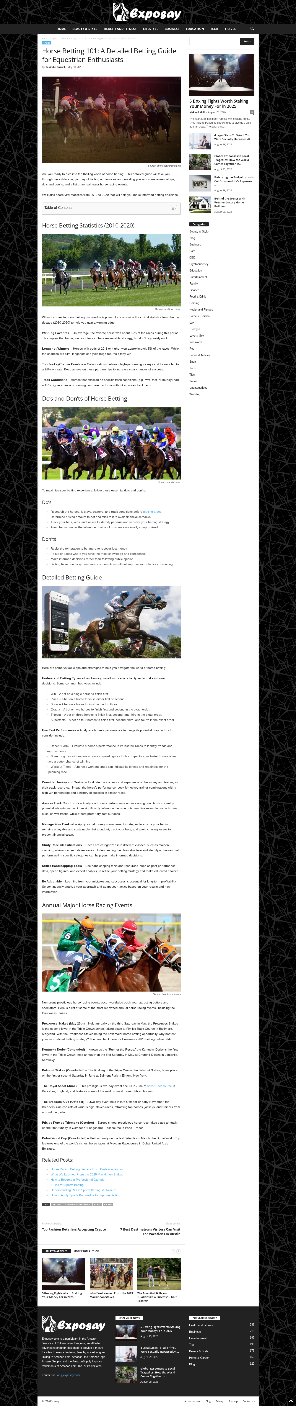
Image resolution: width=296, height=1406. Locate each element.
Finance (194, 290)
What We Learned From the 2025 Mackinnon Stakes (111, 1295)
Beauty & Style (84, 29)
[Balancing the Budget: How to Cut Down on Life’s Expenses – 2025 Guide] (200, 183)
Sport (55, 38)
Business (172, 29)
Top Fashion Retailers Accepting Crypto (74, 1229)
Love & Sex (196, 335)
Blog (192, 238)
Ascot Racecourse (159, 1086)
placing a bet (152, 511)
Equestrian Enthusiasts (77, 1204)
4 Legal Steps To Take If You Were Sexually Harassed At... (233, 137)
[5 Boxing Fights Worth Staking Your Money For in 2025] (63, 1274)
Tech (214, 29)
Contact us (249, 1401)
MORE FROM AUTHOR (86, 1251)
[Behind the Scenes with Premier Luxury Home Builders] (200, 204)
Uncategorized (198, 387)
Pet (191, 348)
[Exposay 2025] (148, 12)
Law (191, 322)
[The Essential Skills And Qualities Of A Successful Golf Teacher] (159, 1274)
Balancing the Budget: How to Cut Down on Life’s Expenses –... (234, 181)
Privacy (220, 1401)
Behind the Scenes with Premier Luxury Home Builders (229, 202)
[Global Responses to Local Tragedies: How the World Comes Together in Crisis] (200, 162)
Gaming (194, 303)
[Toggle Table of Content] (171, 208)
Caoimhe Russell (55, 67)
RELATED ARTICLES (56, 1251)
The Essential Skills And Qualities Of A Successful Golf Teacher (157, 1297)
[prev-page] (173, 1251)
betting (57, 1204)
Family (193, 283)
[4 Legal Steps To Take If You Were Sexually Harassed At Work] (200, 141)
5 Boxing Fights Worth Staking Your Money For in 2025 (62, 1295)
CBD (192, 257)
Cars (192, 251)
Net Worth (195, 342)
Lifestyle (150, 29)
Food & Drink (197, 296)
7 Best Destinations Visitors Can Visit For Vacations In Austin (150, 1231)
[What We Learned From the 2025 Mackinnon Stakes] (111, 1274)
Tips (192, 374)
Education (195, 29)
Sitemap (233, 1401)
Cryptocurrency (198, 264)
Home (61, 29)
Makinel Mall (197, 112)
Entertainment (198, 277)
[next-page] (178, 1251)
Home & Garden (199, 316)
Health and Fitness (120, 29)
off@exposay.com (68, 1375)
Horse (97, 1204)
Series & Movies (199, 355)
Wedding (194, 394)
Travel (230, 29)
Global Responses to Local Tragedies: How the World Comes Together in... (231, 160)
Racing (108, 1204)
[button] (252, 29)
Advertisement (192, 1401)
